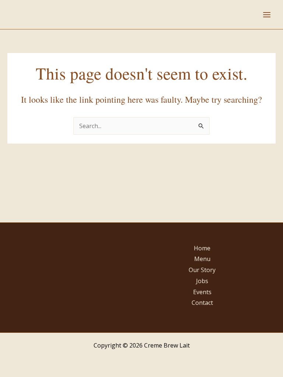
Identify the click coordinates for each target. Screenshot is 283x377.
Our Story (202, 270)
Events (202, 292)
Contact (202, 303)
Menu (202, 259)
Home (202, 248)
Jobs (202, 281)
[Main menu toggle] (267, 15)
